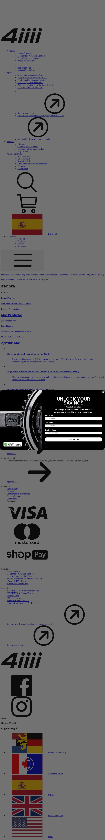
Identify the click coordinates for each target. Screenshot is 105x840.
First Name (49, 416)
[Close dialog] (103, 392)
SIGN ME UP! (73, 439)
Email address (50, 430)
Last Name (49, 423)
